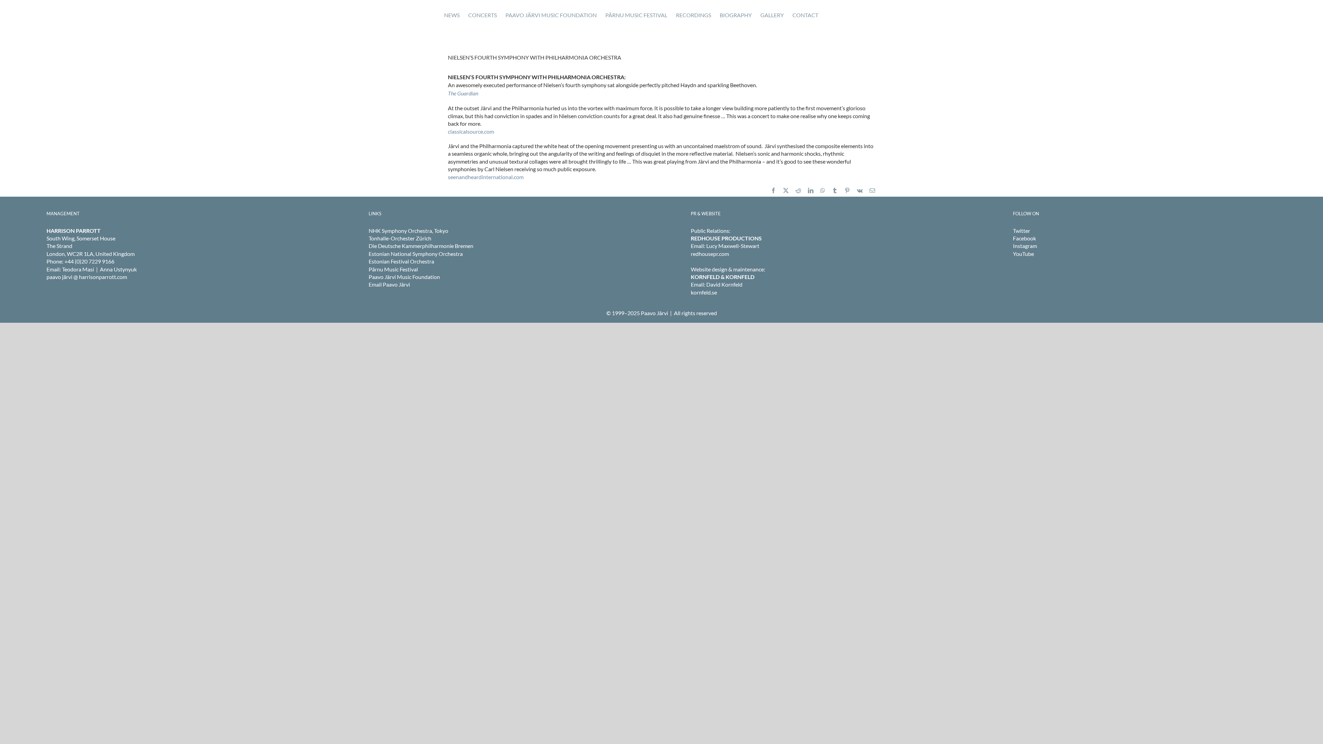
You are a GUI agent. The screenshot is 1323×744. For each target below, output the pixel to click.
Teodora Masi (78, 269)
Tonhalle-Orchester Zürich (400, 238)
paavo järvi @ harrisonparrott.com (87, 276)
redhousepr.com (710, 253)
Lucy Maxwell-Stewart (732, 245)
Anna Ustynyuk (118, 269)
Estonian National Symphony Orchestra (416, 253)
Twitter (1021, 230)
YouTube (1023, 253)
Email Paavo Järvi (389, 284)
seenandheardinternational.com (486, 177)
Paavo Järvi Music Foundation (404, 276)
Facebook (1024, 238)
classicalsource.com (471, 131)
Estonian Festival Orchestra (401, 261)
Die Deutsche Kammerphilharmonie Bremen (421, 245)
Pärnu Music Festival (393, 269)
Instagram (1025, 245)
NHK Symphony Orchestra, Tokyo (408, 230)
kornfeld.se (704, 292)
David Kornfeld (724, 284)
